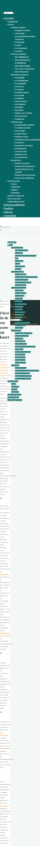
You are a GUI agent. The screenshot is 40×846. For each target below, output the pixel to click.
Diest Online (5, 220)
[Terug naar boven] (11, 304)
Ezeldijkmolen (4, 574)
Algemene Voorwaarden (18, 317)
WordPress (34, 324)
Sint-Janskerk (4, 806)
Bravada (26, 324)
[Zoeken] (14, 13)
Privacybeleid (14, 314)
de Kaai (4, 746)
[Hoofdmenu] (0, 229)
